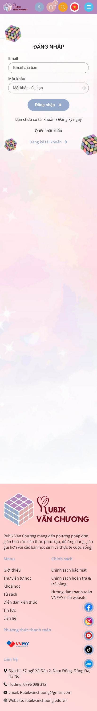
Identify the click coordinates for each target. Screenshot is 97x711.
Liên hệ (10, 618)
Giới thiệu (12, 570)
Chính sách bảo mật (69, 570)
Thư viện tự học (17, 578)
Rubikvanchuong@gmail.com (45, 692)
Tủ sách (10, 594)
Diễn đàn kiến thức (20, 602)
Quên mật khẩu (48, 130)
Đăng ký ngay (70, 119)
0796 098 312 (34, 684)
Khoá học (12, 586)
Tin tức (10, 610)
